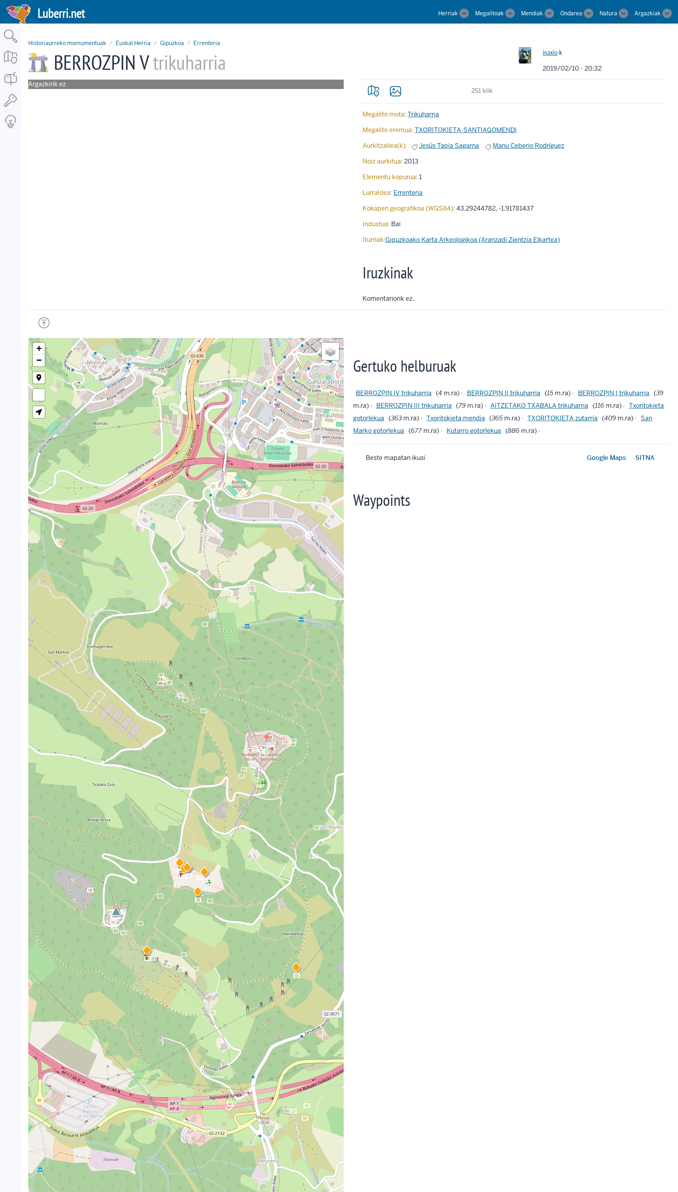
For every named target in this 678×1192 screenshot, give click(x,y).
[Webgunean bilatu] (10, 43)
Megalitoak (489, 13)
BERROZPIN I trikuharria (613, 393)
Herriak (448, 13)
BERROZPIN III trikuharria (414, 406)
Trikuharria (423, 114)
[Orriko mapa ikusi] (374, 91)
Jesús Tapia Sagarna (449, 146)
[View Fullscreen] (39, 395)
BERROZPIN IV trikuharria (394, 393)
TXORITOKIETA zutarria (562, 418)
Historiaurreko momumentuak (67, 43)
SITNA (644, 458)
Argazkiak (647, 13)
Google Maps (606, 458)
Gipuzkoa (172, 43)
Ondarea (571, 13)
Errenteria (206, 43)
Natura (608, 13)
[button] (204, 873)
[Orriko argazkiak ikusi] (395, 91)
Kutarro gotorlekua (474, 431)
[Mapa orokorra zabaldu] (10, 64)
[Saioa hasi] (10, 107)
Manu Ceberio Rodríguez (528, 146)
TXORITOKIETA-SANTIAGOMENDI (466, 130)
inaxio (550, 52)
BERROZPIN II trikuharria (503, 393)
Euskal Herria (133, 43)
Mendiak (532, 13)
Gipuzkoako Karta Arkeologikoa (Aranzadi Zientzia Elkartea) (472, 240)
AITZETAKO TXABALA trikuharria (539, 406)
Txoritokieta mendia (455, 418)
